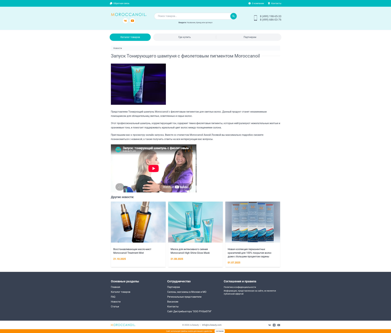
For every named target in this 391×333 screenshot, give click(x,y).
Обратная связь (121, 3)
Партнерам (250, 37)
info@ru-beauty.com (211, 325)
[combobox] (192, 16)
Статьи (115, 306)
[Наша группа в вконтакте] (269, 325)
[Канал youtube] (132, 21)
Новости (116, 301)
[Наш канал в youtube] (278, 325)
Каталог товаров (130, 37)
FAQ (113, 296)
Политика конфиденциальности (240, 287)
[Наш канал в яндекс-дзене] (274, 325)
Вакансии (172, 301)
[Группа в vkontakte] (125, 21)
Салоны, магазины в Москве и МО (186, 291)
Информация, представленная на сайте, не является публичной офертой (250, 292)
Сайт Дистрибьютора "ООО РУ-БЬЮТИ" (189, 311)
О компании (258, 3)
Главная (115, 287)
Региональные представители (184, 296)
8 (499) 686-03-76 (270, 19)
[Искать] (233, 16)
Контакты (276, 3)
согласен (220, 331)
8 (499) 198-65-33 (270, 16)
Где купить (184, 37)
